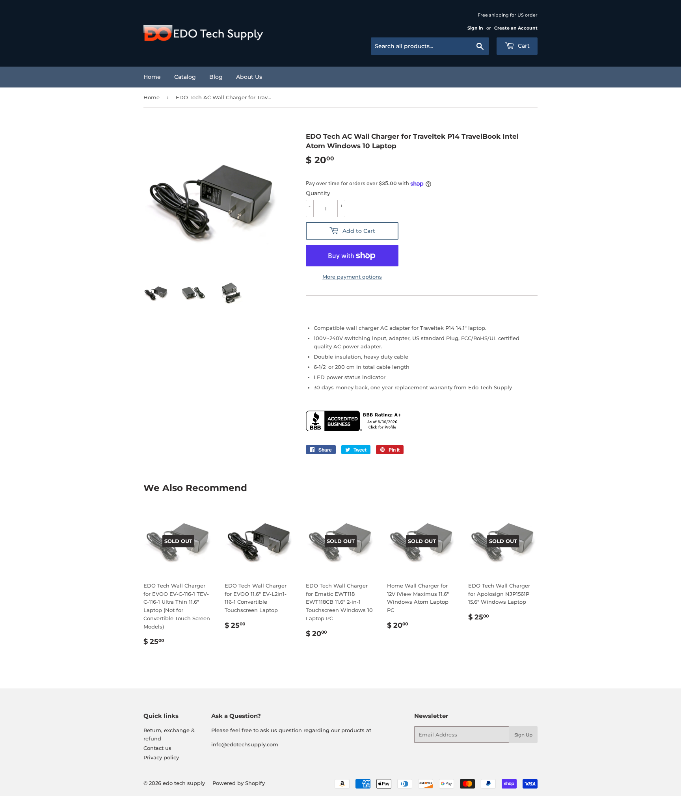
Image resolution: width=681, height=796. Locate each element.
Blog (216, 76)
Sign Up (523, 735)
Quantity (318, 193)
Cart (523, 45)
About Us (249, 76)
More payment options (352, 276)
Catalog (185, 76)
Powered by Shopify (238, 783)
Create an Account (516, 28)
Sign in (475, 28)
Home (152, 76)
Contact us (157, 748)
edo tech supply (184, 783)
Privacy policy (161, 757)
